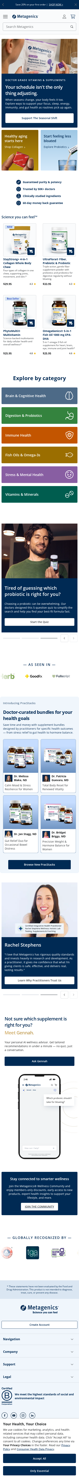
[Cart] (73, 17)
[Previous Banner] (64, 638)
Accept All (39, 1458)
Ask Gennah (39, 1061)
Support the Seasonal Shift (39, 118)
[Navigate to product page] (59, 240)
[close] (75, 4)
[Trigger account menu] (64, 16)
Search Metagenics (19, 27)
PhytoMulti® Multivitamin (11, 333)
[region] (39, 1450)
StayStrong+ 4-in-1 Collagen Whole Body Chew (17, 263)
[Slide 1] (11, 638)
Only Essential (39, 1471)
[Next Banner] (73, 638)
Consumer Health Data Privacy (35, 1449)
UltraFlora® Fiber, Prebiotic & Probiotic (56, 261)
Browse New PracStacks (39, 864)
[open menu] (5, 16)
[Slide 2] (30, 638)
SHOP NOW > (56, 4)
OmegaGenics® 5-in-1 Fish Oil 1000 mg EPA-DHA (57, 334)
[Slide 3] (49, 638)
